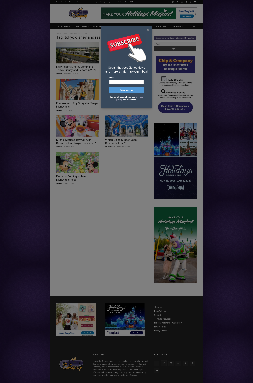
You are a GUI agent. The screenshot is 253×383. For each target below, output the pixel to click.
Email (112, 77)
